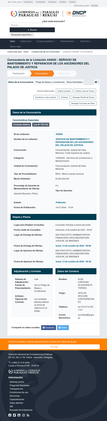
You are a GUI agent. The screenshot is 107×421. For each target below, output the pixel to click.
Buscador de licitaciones (21, 409)
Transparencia (16, 388)
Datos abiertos (16, 402)
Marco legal (15, 46)
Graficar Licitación (64, 91)
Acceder (94, 5)
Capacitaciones (17, 399)
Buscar (33, 29)
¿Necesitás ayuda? (82, 5)
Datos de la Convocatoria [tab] (20, 82)
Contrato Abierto (21, 124)
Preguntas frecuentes (19, 385)
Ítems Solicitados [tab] (75, 82)
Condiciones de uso (19, 392)
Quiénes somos (17, 381)
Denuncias (15, 395)
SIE (11, 406)
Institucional (25, 41)
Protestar (64, 97)
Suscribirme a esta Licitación (45, 97)
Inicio (12, 41)
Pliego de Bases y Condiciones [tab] (50, 82)
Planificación (19, 73)
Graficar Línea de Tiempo (84, 91)
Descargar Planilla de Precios (83, 97)
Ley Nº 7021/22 (41, 124)
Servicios (85, 41)
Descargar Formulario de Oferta (83, 103)
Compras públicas (45, 41)
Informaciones (67, 41)
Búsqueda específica (21, 34)
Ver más (54, 346)
